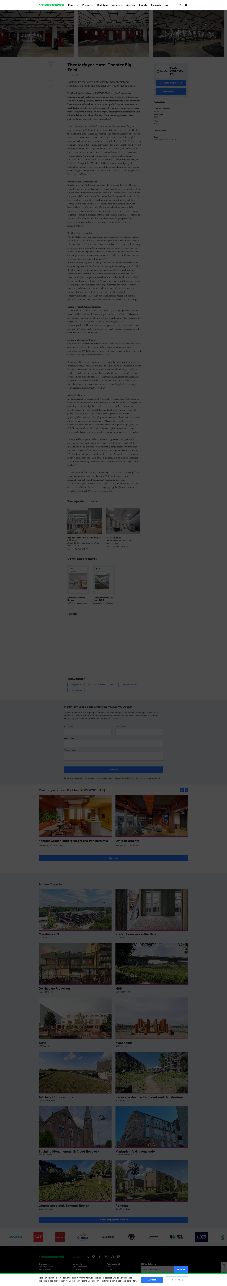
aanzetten (131, 1281)
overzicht (82, 1281)
